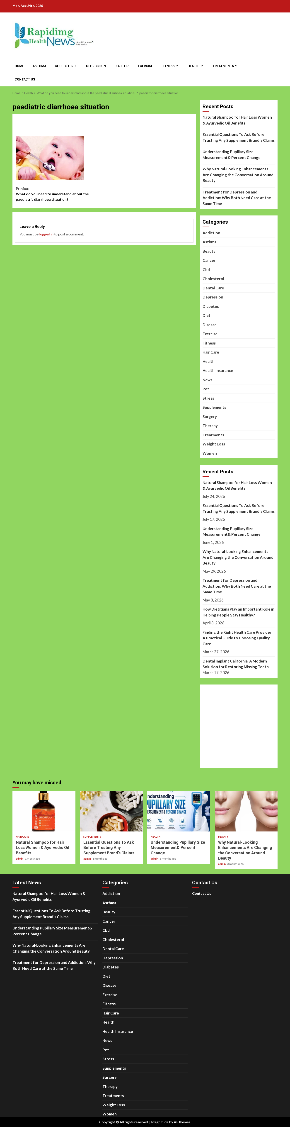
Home (19, 66)
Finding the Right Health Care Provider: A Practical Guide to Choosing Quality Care (237, 638)
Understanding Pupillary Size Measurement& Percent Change (232, 154)
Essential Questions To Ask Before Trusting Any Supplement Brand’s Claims (239, 137)
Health (194, 66)
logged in (46, 234)
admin (20, 858)
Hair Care (211, 352)
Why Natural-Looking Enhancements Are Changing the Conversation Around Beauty (238, 174)
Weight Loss (214, 444)
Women (210, 453)
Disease (210, 324)
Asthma (39, 66)
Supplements (214, 407)
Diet (206, 315)
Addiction (211, 232)
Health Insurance (218, 370)
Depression (96, 66)
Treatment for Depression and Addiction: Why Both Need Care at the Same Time (237, 198)
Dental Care (213, 288)
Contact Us (25, 79)
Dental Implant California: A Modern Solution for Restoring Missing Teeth (236, 664)
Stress (208, 398)
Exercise (145, 66)
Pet (206, 388)
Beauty (209, 251)
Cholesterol (66, 66)
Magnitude (159, 1122)
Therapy (210, 425)
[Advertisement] (104, 128)
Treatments (223, 66)
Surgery (210, 416)
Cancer (209, 260)
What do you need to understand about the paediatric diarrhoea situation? (52, 193)
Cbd (206, 269)
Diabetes (122, 66)
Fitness (168, 66)
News (207, 379)
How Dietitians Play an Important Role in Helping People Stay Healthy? (238, 612)
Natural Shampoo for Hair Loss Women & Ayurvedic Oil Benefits (237, 120)
